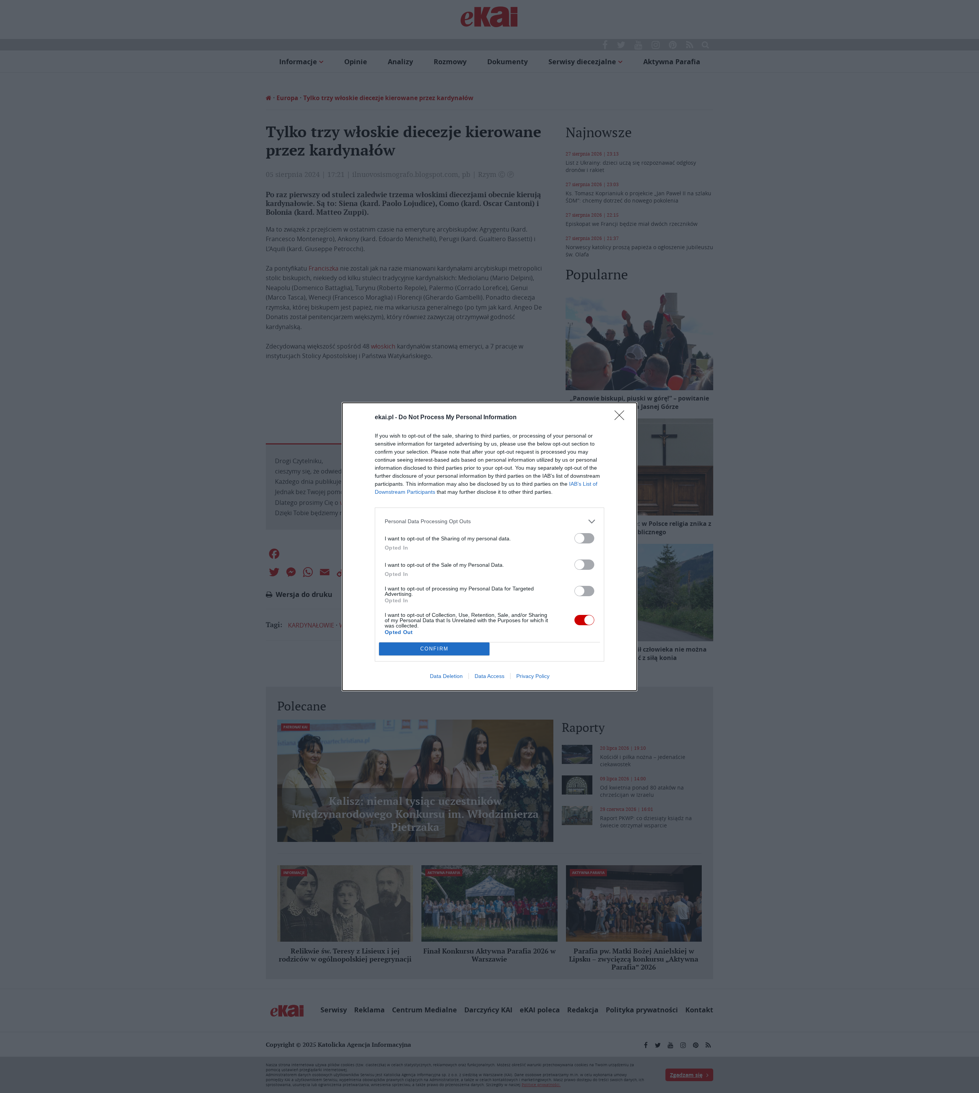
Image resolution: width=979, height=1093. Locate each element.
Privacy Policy (533, 676)
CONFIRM (434, 649)
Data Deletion (446, 676)
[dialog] (489, 547)
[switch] (584, 538)
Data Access (489, 676)
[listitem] (489, 521)
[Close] (622, 417)
